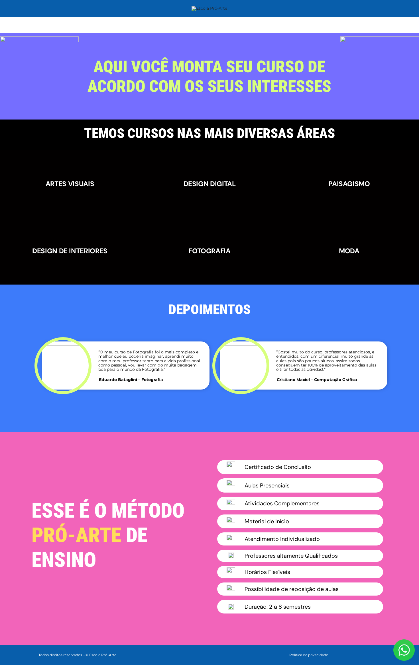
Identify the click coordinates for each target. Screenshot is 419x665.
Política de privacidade (308, 655)
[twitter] (360, 654)
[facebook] (351, 654)
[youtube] (379, 654)
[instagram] (369, 654)
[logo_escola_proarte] (209, 8)
